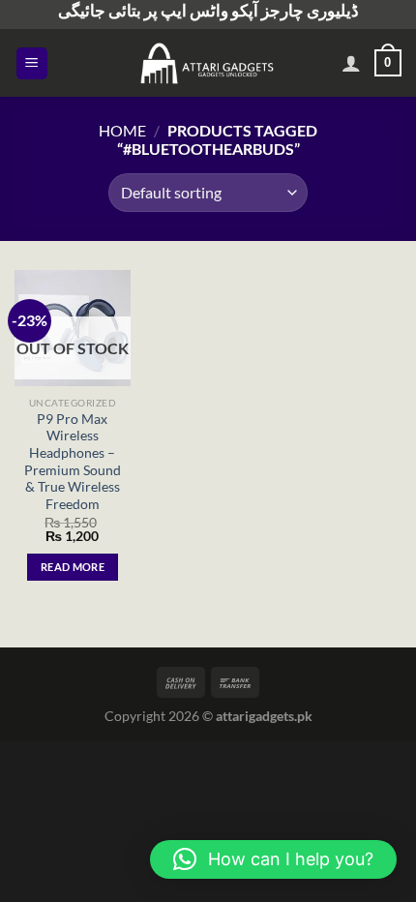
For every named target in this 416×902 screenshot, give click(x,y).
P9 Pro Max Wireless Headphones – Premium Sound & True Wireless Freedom (72, 461)
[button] (273, 859)
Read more (72, 566)
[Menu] (32, 63)
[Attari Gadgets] (208, 63)
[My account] (351, 63)
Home (122, 130)
